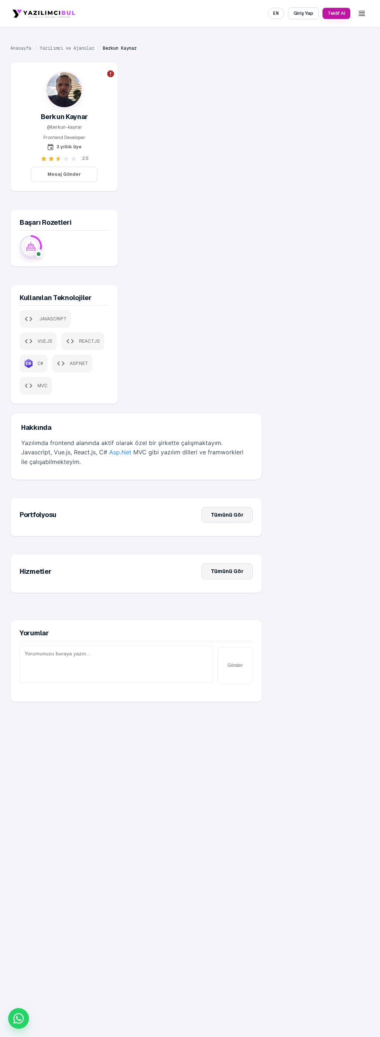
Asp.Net (120, 452)
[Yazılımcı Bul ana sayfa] (43, 13)
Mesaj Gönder (64, 174)
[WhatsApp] (18, 1018)
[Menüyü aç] (362, 13)
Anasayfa (20, 48)
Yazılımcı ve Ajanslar (67, 48)
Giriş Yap (303, 13)
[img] (31, 246)
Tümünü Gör (227, 514)
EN (276, 13)
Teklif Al (336, 13)
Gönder (235, 665)
